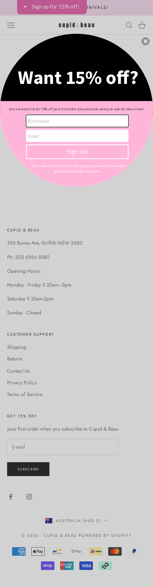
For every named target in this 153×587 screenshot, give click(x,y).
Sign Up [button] (77, 151)
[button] (145, 41)
